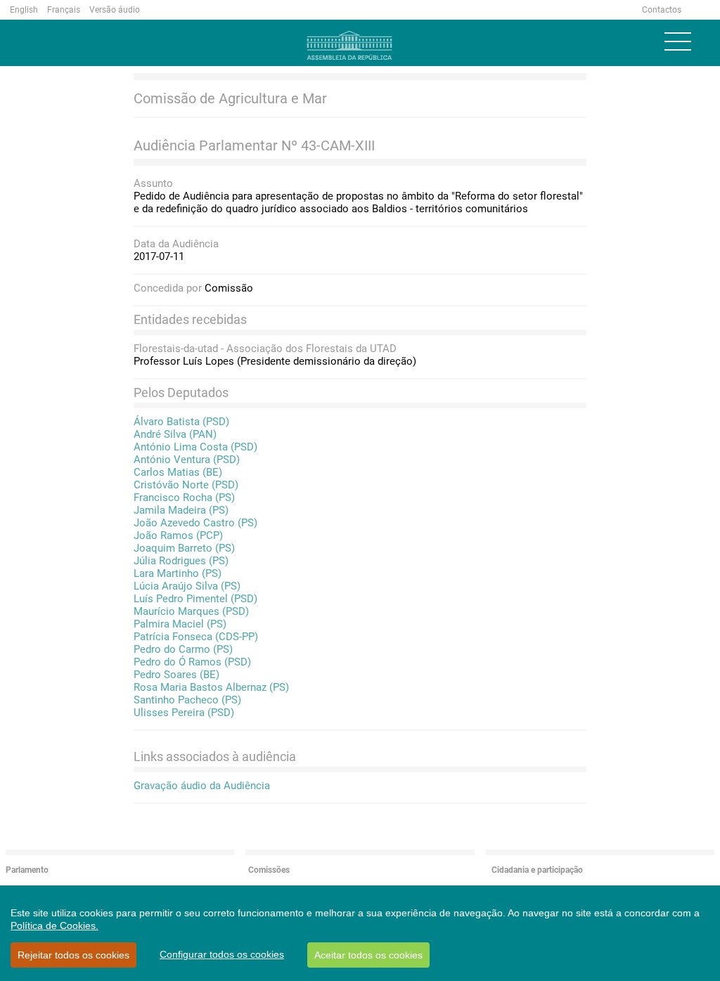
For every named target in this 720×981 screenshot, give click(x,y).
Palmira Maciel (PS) (180, 624)
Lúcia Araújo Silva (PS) (187, 586)
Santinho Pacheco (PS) (187, 700)
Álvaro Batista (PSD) (181, 421)
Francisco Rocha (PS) (184, 497)
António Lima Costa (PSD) (195, 447)
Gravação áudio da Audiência (202, 785)
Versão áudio (114, 10)
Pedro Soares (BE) (176, 674)
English (24, 10)
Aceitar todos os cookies (368, 955)
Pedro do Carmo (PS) (183, 649)
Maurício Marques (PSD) (191, 611)
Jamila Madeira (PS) (181, 510)
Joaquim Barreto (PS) (184, 548)
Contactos (661, 10)
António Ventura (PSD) (187, 459)
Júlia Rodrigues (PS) (181, 560)
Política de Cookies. (54, 925)
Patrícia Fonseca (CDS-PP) (196, 636)
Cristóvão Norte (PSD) (186, 485)
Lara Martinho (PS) (177, 573)
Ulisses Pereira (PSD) (184, 712)
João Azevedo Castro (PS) (195, 523)
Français (63, 10)
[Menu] (678, 41)
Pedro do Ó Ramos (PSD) (192, 662)
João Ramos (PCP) (178, 535)
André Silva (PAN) (175, 434)
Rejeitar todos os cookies (73, 955)
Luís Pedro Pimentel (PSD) (195, 598)
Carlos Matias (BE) (178, 472)
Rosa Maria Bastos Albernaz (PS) (211, 687)
